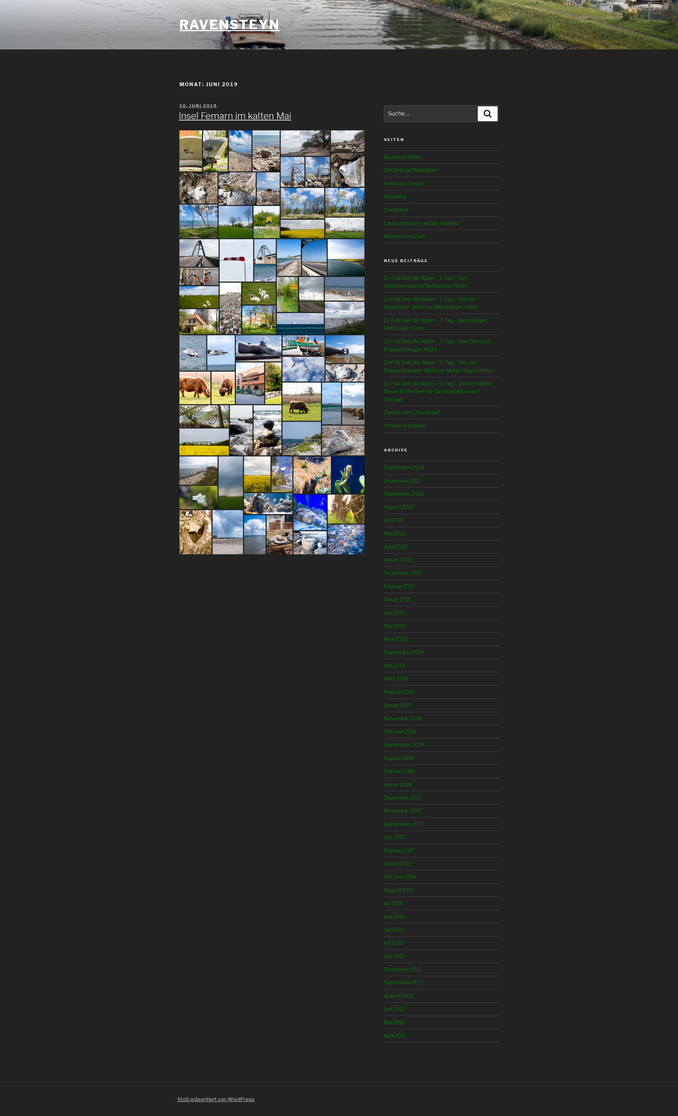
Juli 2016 (393, 903)
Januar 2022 (398, 560)
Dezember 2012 (402, 969)
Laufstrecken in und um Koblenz (421, 223)
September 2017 (403, 824)
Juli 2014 (393, 930)
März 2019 (396, 678)
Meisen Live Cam (404, 236)
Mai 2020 (395, 626)
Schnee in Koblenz (405, 426)
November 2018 (403, 718)
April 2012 (395, 1035)
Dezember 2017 (402, 798)
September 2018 (403, 745)
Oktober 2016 (400, 877)
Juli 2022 (394, 520)
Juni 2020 (395, 613)
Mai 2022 (394, 533)
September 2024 (404, 467)
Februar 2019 (399, 692)
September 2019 (403, 652)
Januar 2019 (397, 705)
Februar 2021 (399, 586)
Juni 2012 (394, 1009)
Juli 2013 (393, 943)
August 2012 (399, 996)
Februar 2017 (399, 851)
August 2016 (399, 890)
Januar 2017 (397, 864)
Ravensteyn (229, 25)
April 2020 (396, 639)
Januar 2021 (397, 599)
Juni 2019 (394, 665)
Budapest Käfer (402, 157)
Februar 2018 (399, 771)
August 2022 (399, 507)
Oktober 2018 (400, 731)
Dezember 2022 (403, 481)
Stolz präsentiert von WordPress (216, 1099)
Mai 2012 (394, 1022)
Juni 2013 (394, 956)
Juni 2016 (394, 917)
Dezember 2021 (402, 573)
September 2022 (404, 494)
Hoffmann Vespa (403, 184)
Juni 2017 (394, 837)
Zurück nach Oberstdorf (412, 412)
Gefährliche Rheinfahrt (410, 170)
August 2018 (399, 758)
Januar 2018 (397, 784)
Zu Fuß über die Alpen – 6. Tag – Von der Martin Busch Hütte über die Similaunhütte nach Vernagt (438, 391)
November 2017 (403, 811)
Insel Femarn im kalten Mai (235, 115)
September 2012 (403, 982)
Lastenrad (396, 210)
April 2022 (395, 547)
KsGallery (395, 197)
